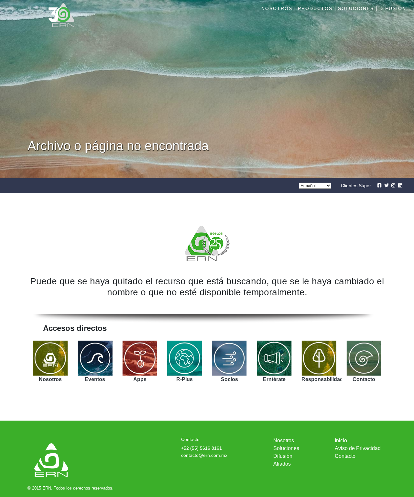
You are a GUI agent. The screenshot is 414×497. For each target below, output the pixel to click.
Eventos (95, 379)
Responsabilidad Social (330, 379)
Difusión (392, 8)
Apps (140, 379)
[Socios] (229, 358)
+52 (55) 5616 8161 (201, 448)
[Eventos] (95, 358)
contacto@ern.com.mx (204, 455)
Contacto (364, 379)
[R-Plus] (184, 358)
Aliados (282, 464)
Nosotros (276, 8)
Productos (315, 8)
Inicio (341, 440)
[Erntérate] (274, 358)
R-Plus (184, 379)
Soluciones (356, 8)
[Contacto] (364, 358)
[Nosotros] (50, 358)
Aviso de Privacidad (358, 448)
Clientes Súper (356, 185)
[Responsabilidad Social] (319, 358)
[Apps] (140, 358)
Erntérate (274, 379)
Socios (229, 379)
